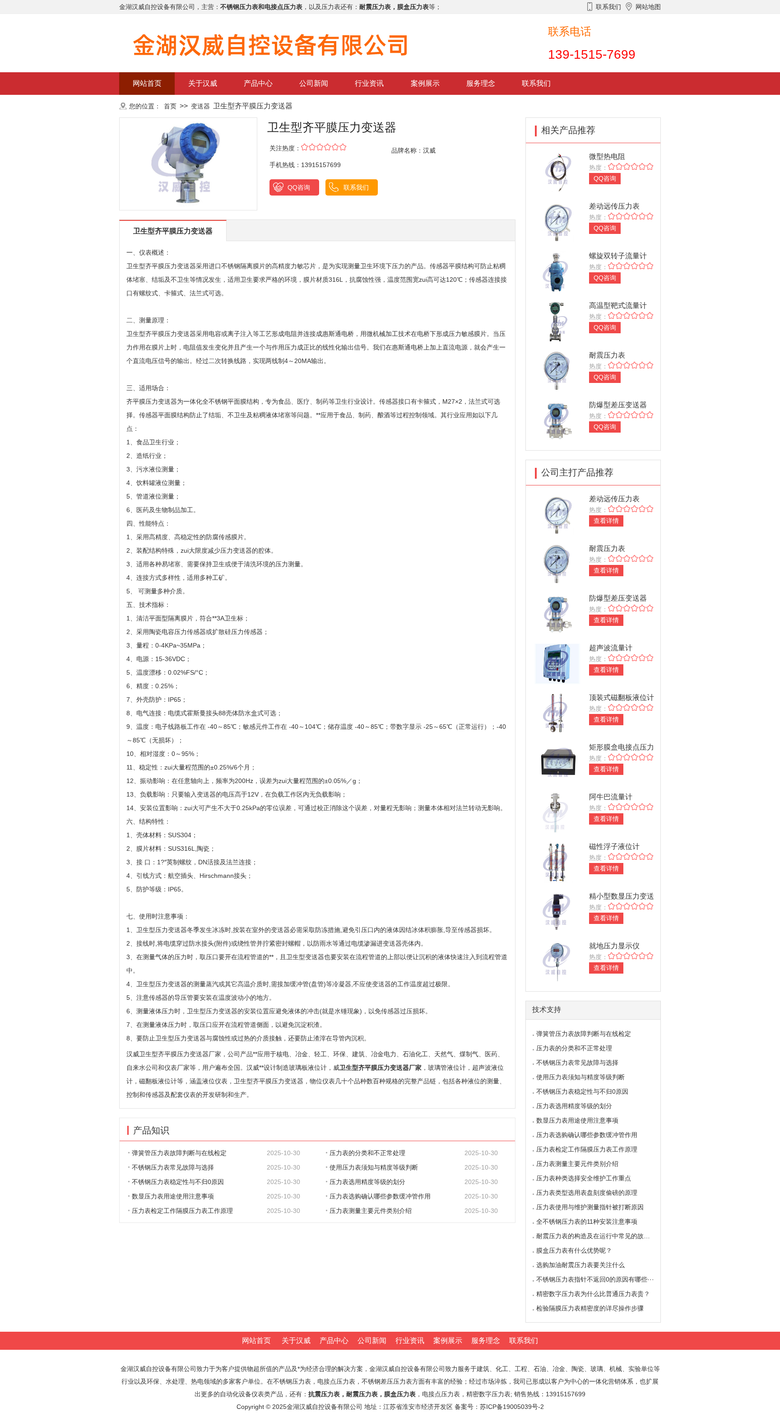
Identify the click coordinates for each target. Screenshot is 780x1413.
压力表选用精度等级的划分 (367, 1181)
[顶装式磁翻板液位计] (557, 713)
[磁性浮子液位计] (557, 862)
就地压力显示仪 (614, 946)
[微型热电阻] (557, 172)
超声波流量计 (610, 648)
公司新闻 (313, 83)
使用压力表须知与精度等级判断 (374, 1167)
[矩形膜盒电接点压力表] (557, 762)
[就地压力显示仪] (557, 961)
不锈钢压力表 (292, 1381)
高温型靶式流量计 (618, 305)
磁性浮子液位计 (614, 846)
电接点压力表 (441, 1394)
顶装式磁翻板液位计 (621, 697)
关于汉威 (202, 83)
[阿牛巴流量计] (557, 812)
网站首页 (147, 83)
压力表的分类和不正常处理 (367, 1153)
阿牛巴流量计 (610, 797)
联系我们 (536, 83)
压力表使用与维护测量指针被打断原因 (590, 1207)
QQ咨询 (299, 187)
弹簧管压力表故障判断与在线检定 (179, 1153)
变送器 (200, 106)
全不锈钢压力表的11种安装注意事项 (586, 1221)
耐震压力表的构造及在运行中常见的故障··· (596, 1236)
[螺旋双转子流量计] (557, 271)
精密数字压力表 (488, 1394)
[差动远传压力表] (557, 221)
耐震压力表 (607, 355)
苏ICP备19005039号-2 (512, 1406)
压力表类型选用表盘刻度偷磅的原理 (586, 1192)
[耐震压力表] (557, 370)
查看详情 (606, 520)
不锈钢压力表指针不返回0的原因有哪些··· (595, 1279)
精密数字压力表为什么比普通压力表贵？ (593, 1293)
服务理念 (480, 83)
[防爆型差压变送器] (557, 420)
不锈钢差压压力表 (387, 1381)
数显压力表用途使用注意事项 (173, 1196)
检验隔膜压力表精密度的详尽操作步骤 (590, 1308)
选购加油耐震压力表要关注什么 (580, 1264)
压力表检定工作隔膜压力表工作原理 (182, 1210)
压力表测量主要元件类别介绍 (371, 1210)
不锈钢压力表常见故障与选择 (173, 1167)
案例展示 (425, 83)
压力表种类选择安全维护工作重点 (583, 1178)
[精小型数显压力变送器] (557, 911)
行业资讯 (369, 83)
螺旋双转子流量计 (618, 256)
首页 (170, 106)
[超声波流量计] (557, 663)
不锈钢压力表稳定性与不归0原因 (178, 1181)
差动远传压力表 (614, 206)
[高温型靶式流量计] (557, 321)
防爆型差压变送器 (618, 405)
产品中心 (258, 83)
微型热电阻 (607, 156)
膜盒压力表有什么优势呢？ (574, 1250)
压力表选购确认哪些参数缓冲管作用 (380, 1196)
